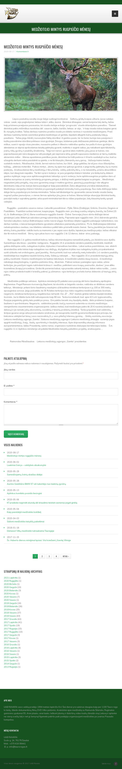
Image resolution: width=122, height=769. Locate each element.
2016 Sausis (10, 654)
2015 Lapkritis (11, 657)
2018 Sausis (10, 616)
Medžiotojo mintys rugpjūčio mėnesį (24, 455)
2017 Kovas (9, 638)
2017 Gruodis (10, 619)
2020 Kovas (9, 593)
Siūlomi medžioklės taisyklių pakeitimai (25, 521)
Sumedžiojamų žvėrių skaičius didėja (24, 474)
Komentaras (10, 401)
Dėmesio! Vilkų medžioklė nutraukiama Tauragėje (30, 531)
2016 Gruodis (10, 644)
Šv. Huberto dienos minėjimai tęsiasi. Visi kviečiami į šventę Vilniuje (39, 540)
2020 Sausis (10, 600)
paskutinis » (80, 556)
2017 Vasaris (10, 641)
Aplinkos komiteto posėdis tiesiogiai (24, 493)
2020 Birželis (10, 584)
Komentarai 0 (22, 51)
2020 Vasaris (10, 596)
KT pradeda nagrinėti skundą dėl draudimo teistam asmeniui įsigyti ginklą (42, 502)
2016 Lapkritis (11, 647)
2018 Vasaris (10, 612)
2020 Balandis (11, 590)
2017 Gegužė (10, 635)
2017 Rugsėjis (10, 628)
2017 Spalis (9, 625)
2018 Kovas (9, 609)
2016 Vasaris (10, 651)
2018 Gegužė (10, 603)
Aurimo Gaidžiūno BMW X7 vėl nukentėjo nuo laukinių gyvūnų (36, 484)
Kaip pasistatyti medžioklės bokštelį (24, 512)
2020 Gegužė (10, 587)
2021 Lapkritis (11, 577)
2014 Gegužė (10, 663)
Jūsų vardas (9, 369)
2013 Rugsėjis (10, 667)
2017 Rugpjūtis (11, 632)
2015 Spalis (9, 660)
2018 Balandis (11, 606)
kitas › (66, 556)
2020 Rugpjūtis (11, 581)
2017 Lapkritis (11, 622)
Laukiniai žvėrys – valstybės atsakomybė (26, 465)
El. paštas (9, 385)
